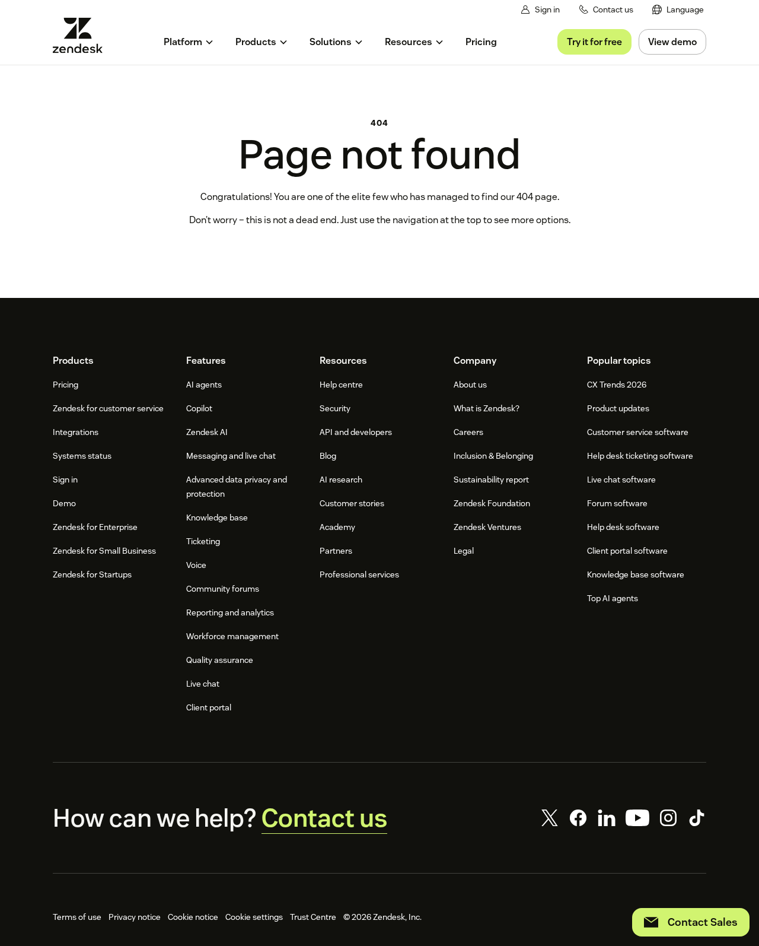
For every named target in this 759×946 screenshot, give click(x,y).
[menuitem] (678, 10)
